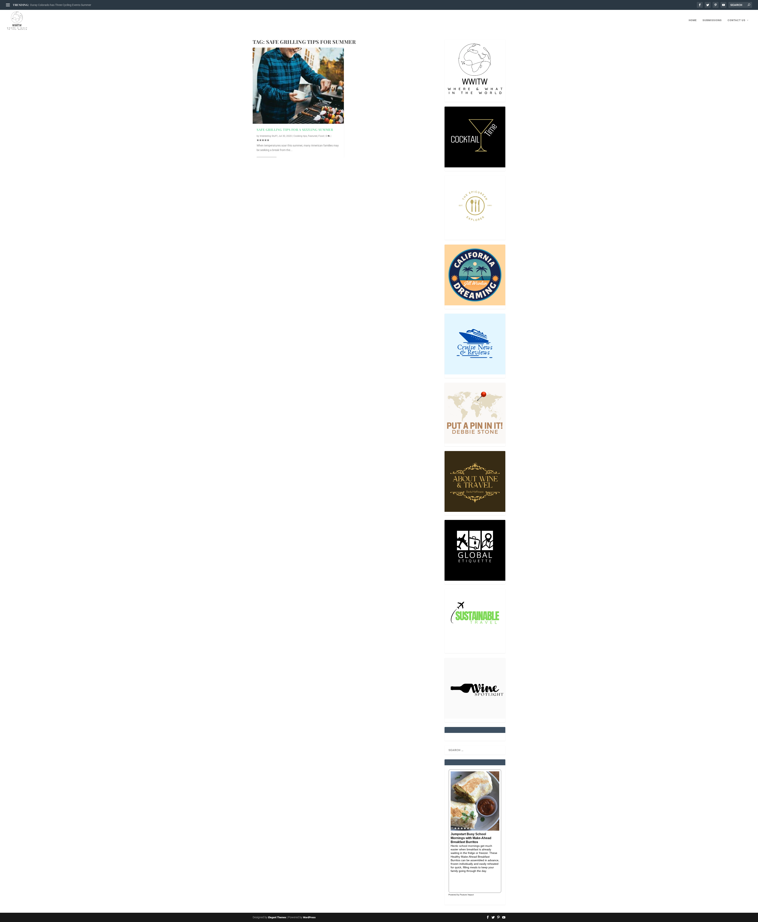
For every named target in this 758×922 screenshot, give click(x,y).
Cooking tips (300, 136)
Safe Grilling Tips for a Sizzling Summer (295, 130)
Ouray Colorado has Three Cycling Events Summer (60, 5)
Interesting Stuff (268, 136)
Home (693, 20)
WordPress (309, 917)
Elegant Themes (277, 917)
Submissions (712, 20)
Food (321, 136)
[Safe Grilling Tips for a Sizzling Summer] (298, 86)
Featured (312, 136)
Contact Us (736, 20)
